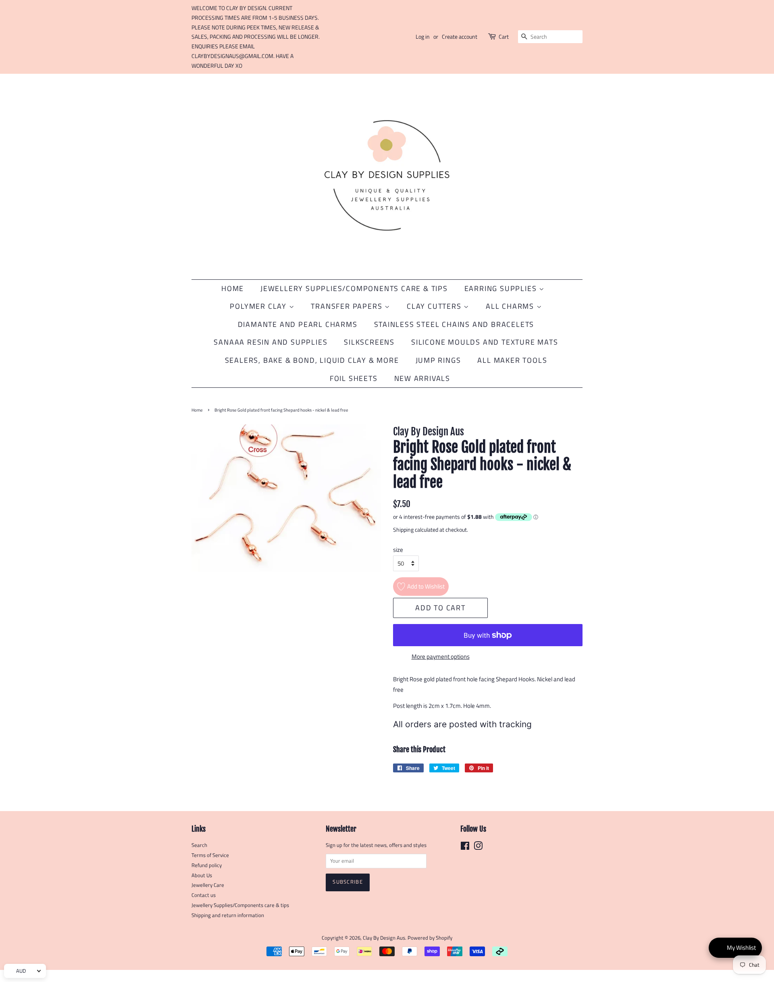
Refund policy (206, 865)
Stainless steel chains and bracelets (454, 324)
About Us (201, 875)
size (398, 549)
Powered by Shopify (430, 938)
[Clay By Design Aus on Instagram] (478, 847)
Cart (504, 36)
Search (199, 845)
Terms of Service (210, 855)
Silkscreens (369, 342)
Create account (459, 36)
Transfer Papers (348, 306)
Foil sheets (354, 378)
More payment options (441, 656)
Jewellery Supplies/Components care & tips (240, 905)
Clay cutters (435, 306)
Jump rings (438, 360)
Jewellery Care (207, 885)
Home (232, 288)
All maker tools (512, 360)
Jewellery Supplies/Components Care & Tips (354, 288)
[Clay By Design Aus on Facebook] (465, 847)
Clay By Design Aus (384, 938)
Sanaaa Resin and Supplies (270, 342)
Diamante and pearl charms (298, 324)
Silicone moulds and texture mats (484, 342)
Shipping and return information (227, 915)
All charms (511, 306)
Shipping (403, 529)
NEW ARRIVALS (422, 378)
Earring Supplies (501, 288)
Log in (423, 36)
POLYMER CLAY (259, 306)
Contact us (203, 895)
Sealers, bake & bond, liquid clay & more (312, 360)
